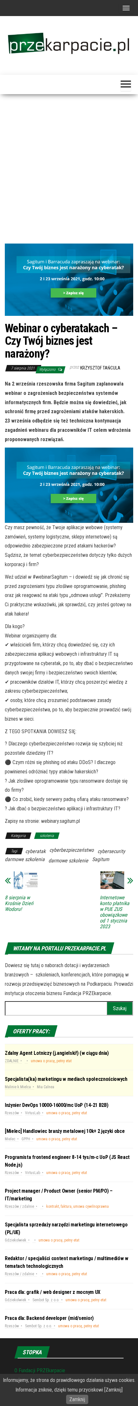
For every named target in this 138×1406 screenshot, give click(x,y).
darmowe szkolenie (68, 861)
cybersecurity (111, 851)
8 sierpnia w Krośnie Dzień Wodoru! (19, 903)
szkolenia (47, 835)
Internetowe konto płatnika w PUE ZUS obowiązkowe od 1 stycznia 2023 (114, 912)
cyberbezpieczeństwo (71, 850)
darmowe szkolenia (25, 859)
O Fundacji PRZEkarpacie (39, 1370)
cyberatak (35, 851)
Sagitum (100, 859)
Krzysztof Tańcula (100, 367)
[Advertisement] (69, 171)
